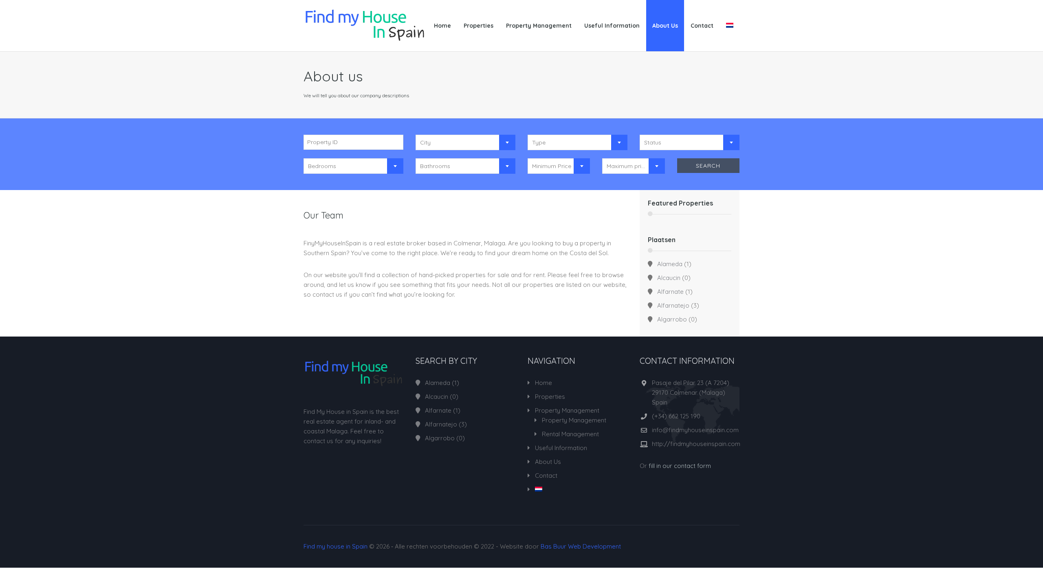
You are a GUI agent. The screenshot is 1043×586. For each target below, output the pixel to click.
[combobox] (465, 142)
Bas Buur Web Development (581, 546)
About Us (665, 25)
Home (442, 25)
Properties (478, 25)
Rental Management (570, 434)
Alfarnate (670, 291)
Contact (702, 25)
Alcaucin (668, 278)
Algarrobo (672, 319)
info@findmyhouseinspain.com (695, 430)
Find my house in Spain (335, 546)
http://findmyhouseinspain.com (696, 444)
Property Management (539, 25)
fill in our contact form (680, 466)
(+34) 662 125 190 (676, 416)
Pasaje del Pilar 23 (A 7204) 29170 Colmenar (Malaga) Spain (690, 392)
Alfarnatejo (673, 305)
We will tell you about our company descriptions (356, 95)
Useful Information (612, 25)
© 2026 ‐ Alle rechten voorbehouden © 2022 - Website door (462, 546)
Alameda (669, 264)
